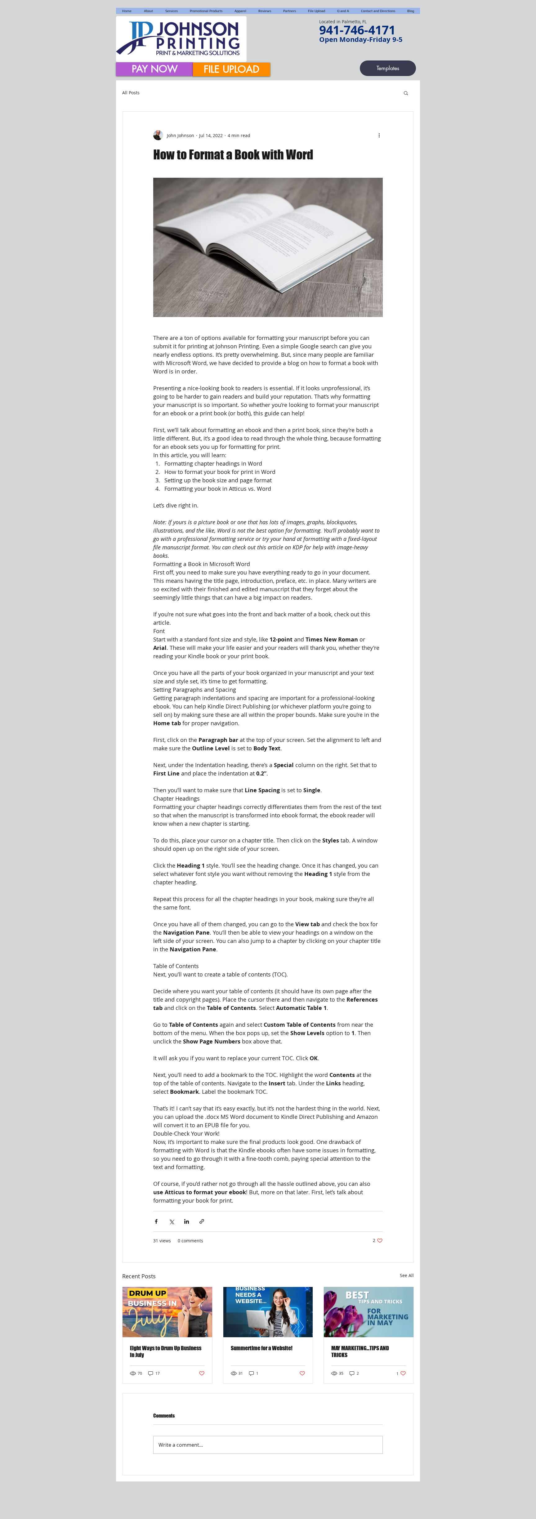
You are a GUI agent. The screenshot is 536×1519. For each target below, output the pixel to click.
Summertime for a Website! (262, 1348)
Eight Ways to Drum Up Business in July (165, 1351)
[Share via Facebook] (156, 1221)
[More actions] (379, 135)
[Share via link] (202, 1221)
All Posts (131, 93)
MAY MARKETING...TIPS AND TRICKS (360, 1351)
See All (407, 1275)
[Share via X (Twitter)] (171, 1221)
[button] (406, 92)
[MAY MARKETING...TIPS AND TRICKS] (368, 1312)
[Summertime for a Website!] (268, 1312)
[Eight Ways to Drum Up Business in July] (167, 1312)
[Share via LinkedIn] (187, 1221)
